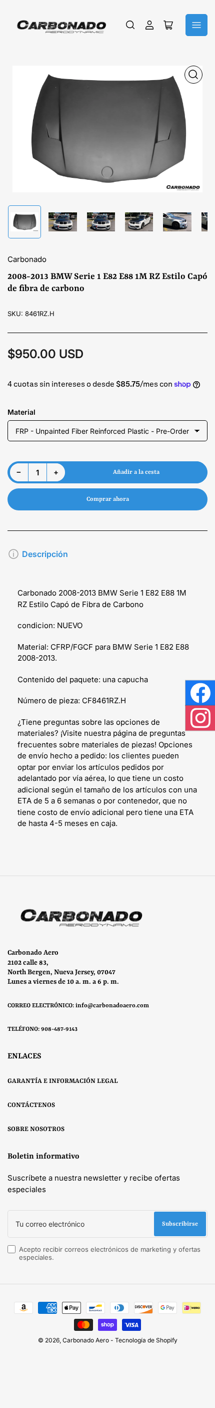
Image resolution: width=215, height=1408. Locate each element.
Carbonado (27, 259)
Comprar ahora (107, 499)
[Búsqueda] (131, 25)
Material (22, 412)
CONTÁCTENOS (31, 1105)
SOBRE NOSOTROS (36, 1129)
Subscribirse (180, 1224)
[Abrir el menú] (197, 25)
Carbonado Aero (85, 1340)
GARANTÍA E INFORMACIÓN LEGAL (63, 1081)
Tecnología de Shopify (146, 1340)
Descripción (45, 554)
